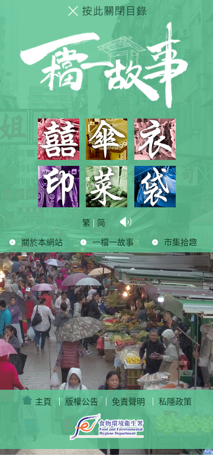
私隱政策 (175, 401)
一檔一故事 (113, 242)
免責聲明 (128, 401)
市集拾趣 (180, 242)
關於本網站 (42, 242)
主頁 (42, 401)
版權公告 (81, 401)
